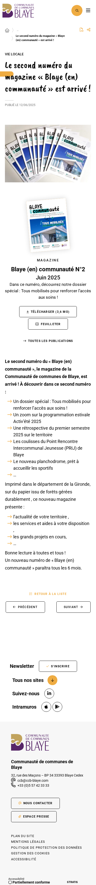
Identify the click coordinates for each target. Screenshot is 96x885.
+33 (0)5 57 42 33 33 (33, 785)
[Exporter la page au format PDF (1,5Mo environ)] (81, 29)
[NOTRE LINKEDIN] (49, 693)
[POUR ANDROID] (57, 707)
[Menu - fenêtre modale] (88, 10)
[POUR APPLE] (46, 707)
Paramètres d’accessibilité (64, 10)
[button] (76, 10)
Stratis (72, 882)
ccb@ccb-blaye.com (32, 780)
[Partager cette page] (88, 29)
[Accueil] (7, 31)
